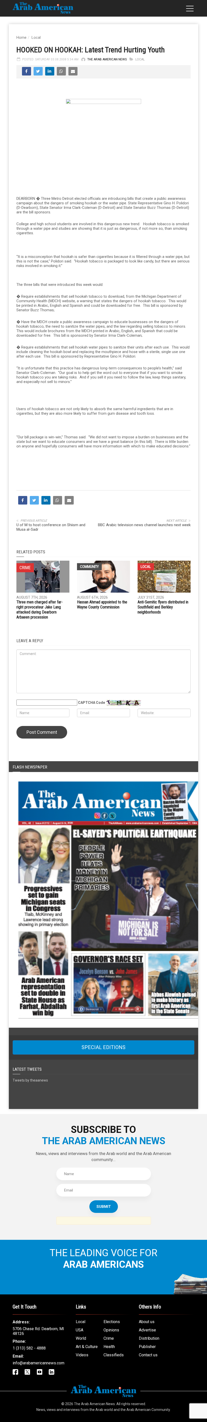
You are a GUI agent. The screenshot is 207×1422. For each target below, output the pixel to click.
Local (36, 37)
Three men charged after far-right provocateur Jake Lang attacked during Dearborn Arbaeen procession (39, 700)
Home (21, 37)
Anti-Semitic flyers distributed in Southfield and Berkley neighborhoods (163, 697)
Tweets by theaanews (30, 1171)
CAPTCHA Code (91, 793)
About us (146, 1412)
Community (89, 657)
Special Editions (103, 1138)
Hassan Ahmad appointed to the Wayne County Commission (102, 695)
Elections (112, 1412)
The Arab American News (107, 59)
